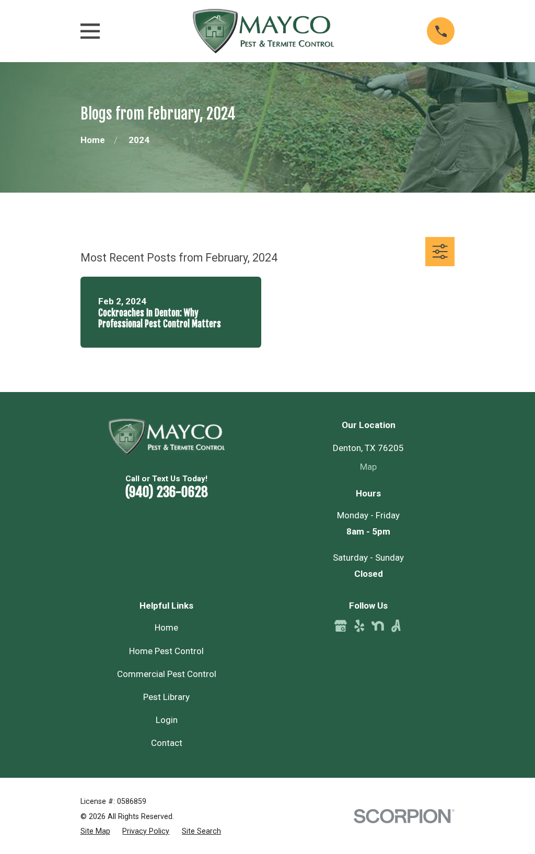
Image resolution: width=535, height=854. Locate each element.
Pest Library (166, 697)
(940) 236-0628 (166, 491)
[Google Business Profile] (340, 626)
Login (167, 720)
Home (166, 627)
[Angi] (396, 626)
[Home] (263, 31)
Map (368, 466)
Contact (166, 743)
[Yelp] (359, 626)
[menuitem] (95, 831)
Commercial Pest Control (166, 674)
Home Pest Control (166, 651)
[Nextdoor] (377, 626)
